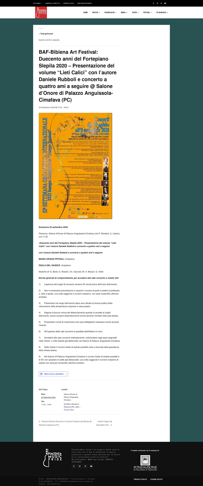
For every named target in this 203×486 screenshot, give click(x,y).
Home (41, 28)
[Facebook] (153, 3)
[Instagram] (157, 3)
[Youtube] (165, 3)
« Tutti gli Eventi (46, 33)
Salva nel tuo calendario (54, 374)
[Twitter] (161, 3)
